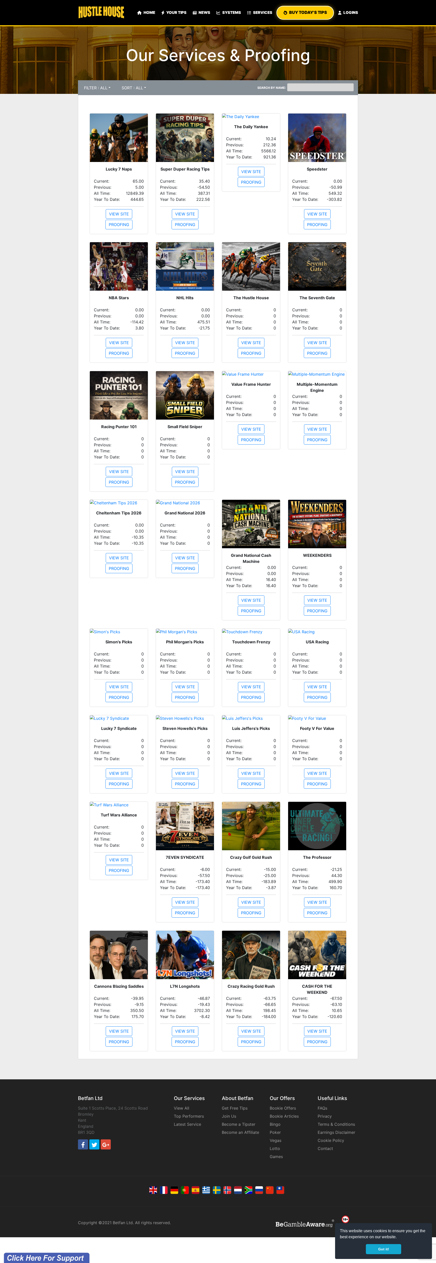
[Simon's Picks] (119, 632)
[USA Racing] (317, 632)
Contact (325, 1148)
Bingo (275, 1124)
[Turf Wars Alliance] (119, 805)
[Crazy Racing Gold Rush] (251, 955)
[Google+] (106, 1144)
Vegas (275, 1140)
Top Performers (189, 1116)
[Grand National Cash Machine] (251, 524)
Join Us (229, 1116)
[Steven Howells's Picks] (185, 718)
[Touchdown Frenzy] (251, 632)
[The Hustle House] (251, 266)
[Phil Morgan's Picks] (185, 632)
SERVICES (262, 12)
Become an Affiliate (240, 1132)
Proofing (317, 224)
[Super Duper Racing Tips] (185, 138)
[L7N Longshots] (185, 955)
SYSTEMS (231, 12)
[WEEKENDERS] (317, 524)
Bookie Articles (284, 1116)
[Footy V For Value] (317, 718)
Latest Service (187, 1124)
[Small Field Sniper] (185, 395)
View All (181, 1108)
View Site (317, 213)
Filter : (95, 87)
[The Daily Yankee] (251, 117)
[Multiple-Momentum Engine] (317, 374)
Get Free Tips (235, 1108)
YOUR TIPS (176, 12)
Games (276, 1156)
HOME (149, 12)
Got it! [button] (383, 1249)
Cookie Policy (331, 1140)
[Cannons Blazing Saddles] (119, 955)
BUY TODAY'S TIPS (307, 12)
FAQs (322, 1108)
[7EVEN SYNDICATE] (185, 826)
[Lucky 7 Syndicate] (119, 718)
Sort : (132, 87)
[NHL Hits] (185, 266)
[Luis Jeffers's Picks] (251, 718)
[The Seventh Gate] (317, 266)
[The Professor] (317, 826)
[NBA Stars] (119, 266)
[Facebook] (83, 1144)
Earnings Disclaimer (336, 1132)
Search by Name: (271, 88)
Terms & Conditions (336, 1124)
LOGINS (350, 12)
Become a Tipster (238, 1124)
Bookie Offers (283, 1108)
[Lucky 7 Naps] (119, 138)
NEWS (204, 12)
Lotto (275, 1148)
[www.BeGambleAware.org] (305, 1223)
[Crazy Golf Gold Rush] (251, 826)
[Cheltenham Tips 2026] (119, 503)
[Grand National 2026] (185, 503)
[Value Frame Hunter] (251, 374)
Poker (275, 1132)
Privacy (325, 1116)
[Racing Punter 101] (119, 395)
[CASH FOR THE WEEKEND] (317, 955)
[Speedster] (317, 138)
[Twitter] (94, 1144)
